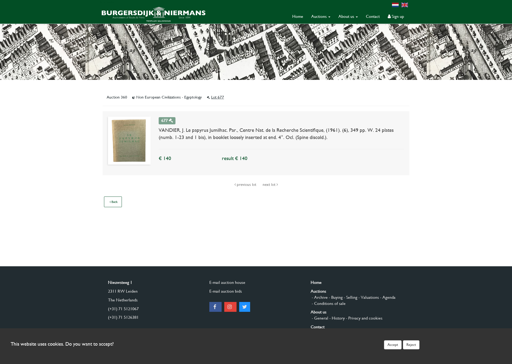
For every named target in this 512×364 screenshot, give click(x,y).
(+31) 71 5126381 (123, 317)
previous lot (246, 184)
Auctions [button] (319, 16)
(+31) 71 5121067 (123, 308)
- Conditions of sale (328, 303)
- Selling (350, 297)
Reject (411, 344)
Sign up (397, 16)
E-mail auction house (227, 282)
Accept (392, 344)
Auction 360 (117, 97)
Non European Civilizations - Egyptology (169, 97)
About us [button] (346, 16)
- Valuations (368, 297)
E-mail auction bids (225, 291)
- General (319, 318)
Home (297, 16)
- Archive (319, 297)
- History (336, 318)
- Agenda (387, 297)
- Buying (335, 297)
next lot (270, 184)
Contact (373, 16)
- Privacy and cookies (363, 318)
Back (114, 202)
